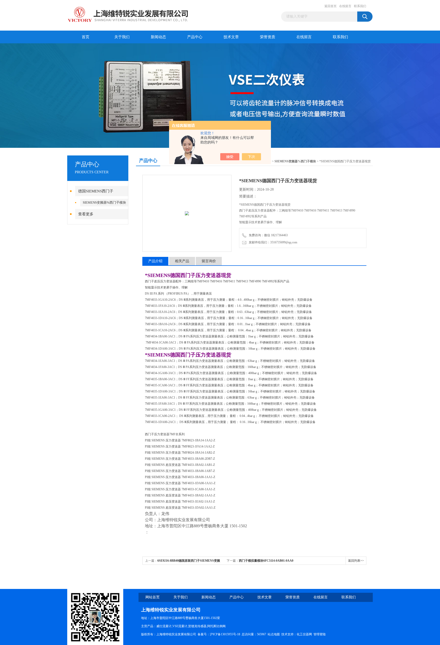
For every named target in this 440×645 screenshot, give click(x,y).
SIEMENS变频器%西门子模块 (104, 202)
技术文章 (231, 37)
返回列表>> (356, 560)
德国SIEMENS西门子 (95, 191)
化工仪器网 (304, 634)
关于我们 (122, 37)
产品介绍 (155, 261)
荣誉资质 (267, 37)
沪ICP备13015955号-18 (225, 634)
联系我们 (360, 6)
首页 (85, 37)
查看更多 (85, 214)
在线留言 (345, 6)
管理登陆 (319, 634)
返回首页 (330, 6)
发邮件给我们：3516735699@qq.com (272, 242)
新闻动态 (158, 37)
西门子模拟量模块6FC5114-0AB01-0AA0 (266, 560)
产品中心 (194, 37)
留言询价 (209, 261)
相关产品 (182, 261)
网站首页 (152, 597)
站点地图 (274, 634)
